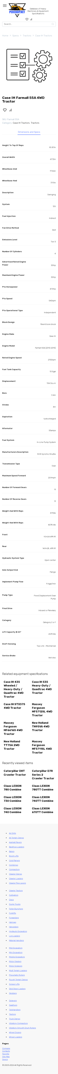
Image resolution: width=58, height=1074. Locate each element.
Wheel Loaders (15, 1037)
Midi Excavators (15, 948)
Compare (6, 1048)
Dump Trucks (14, 904)
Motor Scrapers (15, 966)
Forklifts (12, 913)
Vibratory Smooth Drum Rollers (22, 1028)
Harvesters (13, 927)
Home (5, 35)
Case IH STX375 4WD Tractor (14, 706)
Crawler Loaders (16, 878)
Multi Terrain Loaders (18, 970)
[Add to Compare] (10, 109)
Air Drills (12, 833)
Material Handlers (16, 940)
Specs (15, 35)
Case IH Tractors (43, 35)
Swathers (13, 1005)
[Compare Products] (31, 19)
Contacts (6, 1051)
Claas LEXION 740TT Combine (42, 799)
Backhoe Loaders (16, 847)
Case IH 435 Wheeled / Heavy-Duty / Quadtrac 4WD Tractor (13, 689)
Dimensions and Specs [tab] (29, 132)
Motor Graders (15, 961)
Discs (11, 900)
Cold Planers (14, 860)
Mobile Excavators (17, 957)
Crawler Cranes (15, 874)
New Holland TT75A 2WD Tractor (12, 745)
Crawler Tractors (16, 890)
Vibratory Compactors (18, 1023)
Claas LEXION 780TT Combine (42, 787)
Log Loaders (14, 936)
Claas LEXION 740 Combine (12, 810)
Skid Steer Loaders (17, 989)
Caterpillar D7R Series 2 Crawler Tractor (43, 774)
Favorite (5, 1054)
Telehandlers (14, 1010)
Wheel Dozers (15, 1032)
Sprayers (13, 1000)
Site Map (6, 1057)
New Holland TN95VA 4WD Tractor (41, 726)
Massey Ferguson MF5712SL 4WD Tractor (42, 710)
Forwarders (14, 918)
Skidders (13, 993)
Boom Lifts (13, 856)
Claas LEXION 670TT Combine (42, 810)
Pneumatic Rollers (17, 975)
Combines (13, 865)
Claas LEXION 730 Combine (12, 799)
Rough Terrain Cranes (18, 980)
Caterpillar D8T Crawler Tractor (15, 772)
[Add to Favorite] (4, 109)
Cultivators (13, 895)
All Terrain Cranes (16, 838)
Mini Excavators (15, 952)
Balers (11, 851)
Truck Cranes (14, 1019)
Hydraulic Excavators (18, 931)
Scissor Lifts (14, 984)
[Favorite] (27, 19)
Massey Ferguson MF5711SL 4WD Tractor (42, 747)
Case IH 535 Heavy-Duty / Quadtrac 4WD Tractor (42, 687)
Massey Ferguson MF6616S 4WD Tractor (13, 728)
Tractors (27, 35)
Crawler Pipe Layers (17, 883)
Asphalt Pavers (15, 842)
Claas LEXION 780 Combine (12, 787)
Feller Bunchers (16, 909)
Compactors (14, 869)
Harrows (12, 922)
